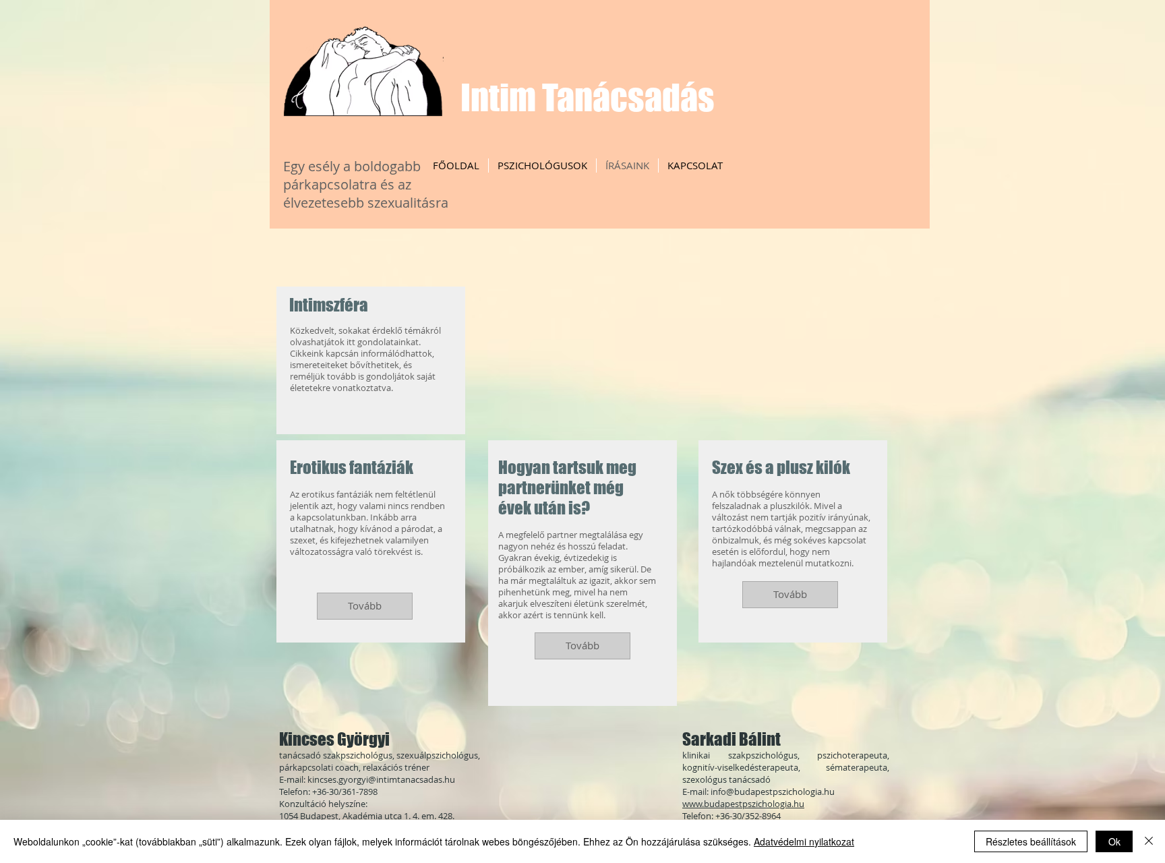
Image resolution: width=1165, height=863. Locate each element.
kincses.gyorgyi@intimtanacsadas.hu (381, 779)
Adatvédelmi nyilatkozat (804, 841)
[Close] (1149, 841)
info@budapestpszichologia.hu (773, 791)
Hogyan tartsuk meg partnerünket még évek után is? (567, 487)
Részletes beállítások (1031, 841)
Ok (1114, 841)
